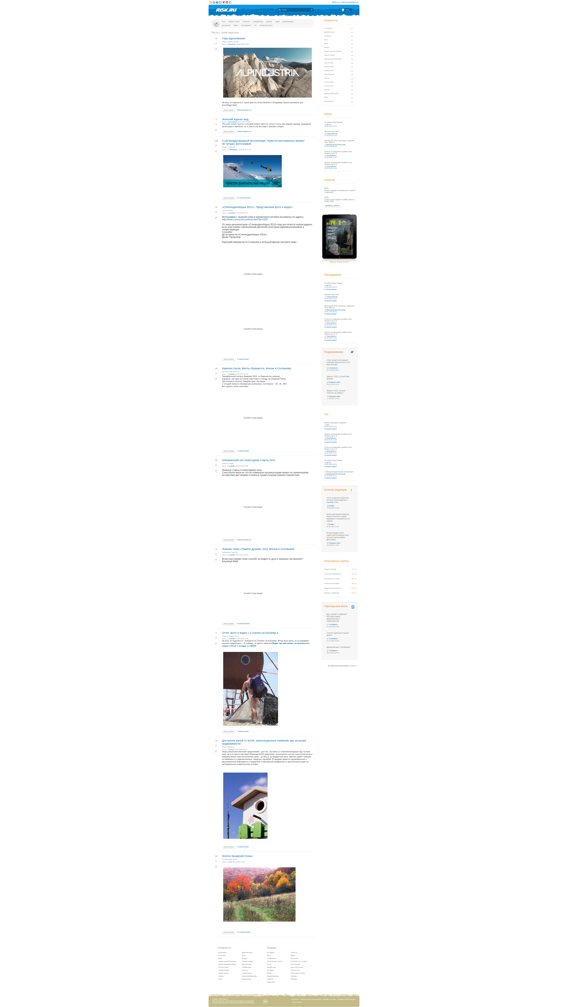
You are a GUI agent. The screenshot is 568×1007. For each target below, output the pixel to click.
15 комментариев (243, 198)
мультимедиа (288, 22)
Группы (269, 22)
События (246, 22)
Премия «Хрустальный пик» (310, 999)
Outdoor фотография (331, 583)
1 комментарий (243, 451)
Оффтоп (270, 979)
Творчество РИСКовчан (332, 574)
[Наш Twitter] (220, 2)
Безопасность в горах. (332, 578)
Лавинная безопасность (332, 588)
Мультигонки (246, 964)
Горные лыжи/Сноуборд (227, 961)
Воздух (224, 147)
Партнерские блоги (336, 606)
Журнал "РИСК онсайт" (339, 262)
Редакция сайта (334, 382)
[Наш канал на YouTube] (227, 2)
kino (327, 425)
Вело (244, 955)
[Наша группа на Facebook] (217, 2)
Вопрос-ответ (234, 22)
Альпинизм (226, 552)
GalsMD (232, 639)
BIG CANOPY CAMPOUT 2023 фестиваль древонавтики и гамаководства (337, 617)
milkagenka (233, 149)
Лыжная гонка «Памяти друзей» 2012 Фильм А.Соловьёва (258, 549)
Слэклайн (221, 955)
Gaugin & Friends (330, 569)
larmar (231, 749)
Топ (255, 25)
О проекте (295, 999)
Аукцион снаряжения (331, 593)
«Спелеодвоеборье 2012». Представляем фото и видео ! (257, 207)
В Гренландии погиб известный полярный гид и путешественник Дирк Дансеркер (338, 536)
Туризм (221, 976)
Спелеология (247, 973)
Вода (220, 958)
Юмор (224, 747)
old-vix (328, 124)
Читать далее (229, 110)
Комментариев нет (244, 110)
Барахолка (271, 982)
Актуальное (226, 25)
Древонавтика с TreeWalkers (338, 647)
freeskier (232, 44)
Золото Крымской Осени (237, 856)
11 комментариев (243, 932)
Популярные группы (336, 561)
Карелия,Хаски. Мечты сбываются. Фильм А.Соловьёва (256, 368)
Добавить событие (332, 205)
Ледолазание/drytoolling (227, 964)
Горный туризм (247, 961)
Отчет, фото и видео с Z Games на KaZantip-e (250, 632)
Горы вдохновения (233, 38)
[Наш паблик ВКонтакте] (214, 2)
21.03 (326, 197)
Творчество (295, 970)
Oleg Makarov (331, 155)
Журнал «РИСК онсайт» (347, 999)
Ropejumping (246, 979)
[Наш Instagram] (223, 2)
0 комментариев (330, 289)
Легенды (270, 970)
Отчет (237, 636)
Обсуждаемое (246, 25)
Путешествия (227, 372)
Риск (224, 22)
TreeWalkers (333, 624)
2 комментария (243, 359)
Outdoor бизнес (233, 42)
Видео (224, 42)
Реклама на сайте (329, 999)
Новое (235, 25)
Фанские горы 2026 (331, 131)
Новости (231, 147)
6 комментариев (243, 623)
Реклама (230, 747)
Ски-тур (245, 970)
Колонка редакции (335, 489)
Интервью (271, 952)
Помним (294, 976)
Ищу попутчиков (297, 967)
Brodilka (331, 506)
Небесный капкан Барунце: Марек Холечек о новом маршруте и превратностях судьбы (338, 517)
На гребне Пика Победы (333, 122)
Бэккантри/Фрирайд (249, 976)
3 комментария (243, 731)
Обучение (294, 958)
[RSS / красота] (210, 2)
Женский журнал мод (235, 119)
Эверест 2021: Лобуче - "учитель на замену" (336, 392)
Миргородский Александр (335, 144)
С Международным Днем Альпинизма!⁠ (338, 472)
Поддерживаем (333, 351)
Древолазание (247, 952)
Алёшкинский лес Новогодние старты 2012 (248, 460)
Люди (277, 22)
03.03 (326, 188)
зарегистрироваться (350, 2)
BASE (220, 979)
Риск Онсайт (295, 964)
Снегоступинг (223, 973)
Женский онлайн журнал (233, 124)
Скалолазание (227, 210)
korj (230, 862)
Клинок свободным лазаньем (335, 423)
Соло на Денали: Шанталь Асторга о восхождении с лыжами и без (338, 500)
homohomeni (333, 368)
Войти (334, 2)
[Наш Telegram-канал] (230, 2)
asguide (232, 213)
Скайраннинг (246, 967)
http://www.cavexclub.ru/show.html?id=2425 (245, 219)
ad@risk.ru (353, 666)
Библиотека (271, 967)
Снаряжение (258, 22)
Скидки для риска (265, 25)
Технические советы (275, 961)
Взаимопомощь (273, 976)
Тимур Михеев (331, 134)
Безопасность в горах (299, 961)
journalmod (233, 122)
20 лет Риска (297, 1002)
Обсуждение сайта (298, 973)
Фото (235, 859)
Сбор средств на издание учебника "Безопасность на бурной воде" (338, 362)
